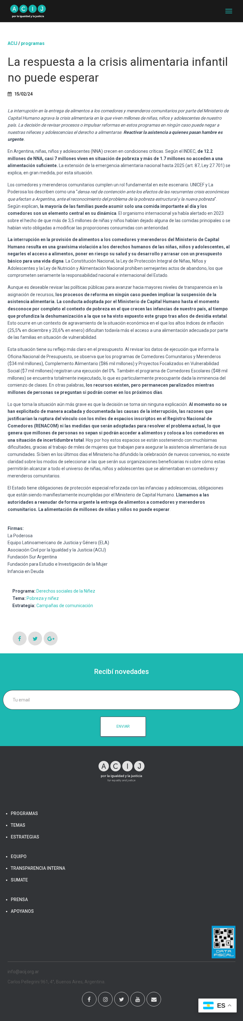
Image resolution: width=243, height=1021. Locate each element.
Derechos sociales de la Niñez (65, 591)
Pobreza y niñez (43, 598)
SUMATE (19, 879)
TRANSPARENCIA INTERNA (38, 868)
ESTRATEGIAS (25, 836)
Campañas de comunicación (64, 605)
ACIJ (12, 43)
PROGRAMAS (33, 43)
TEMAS (18, 825)
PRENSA (19, 899)
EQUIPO (19, 856)
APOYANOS (22, 911)
